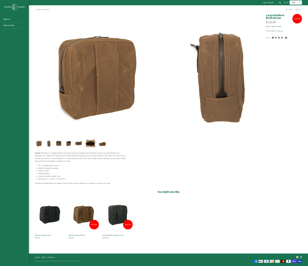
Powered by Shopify (74, 261)
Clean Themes (62, 261)
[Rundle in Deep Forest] (50, 214)
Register (271, 2)
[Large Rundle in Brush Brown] (96, 15)
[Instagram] (301, 257)
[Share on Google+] (282, 38)
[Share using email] (286, 38)
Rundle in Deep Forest (43, 235)
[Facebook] (297, 257)
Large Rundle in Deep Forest (113, 235)
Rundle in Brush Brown (77, 235)
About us (6, 19)
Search (37, 257)
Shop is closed (8, 25)
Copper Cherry (276, 26)
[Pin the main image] (279, 38)
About (44, 257)
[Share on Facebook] (273, 38)
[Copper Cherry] (14, 7)
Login (265, 2)
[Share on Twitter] (276, 38)
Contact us (51, 257)
